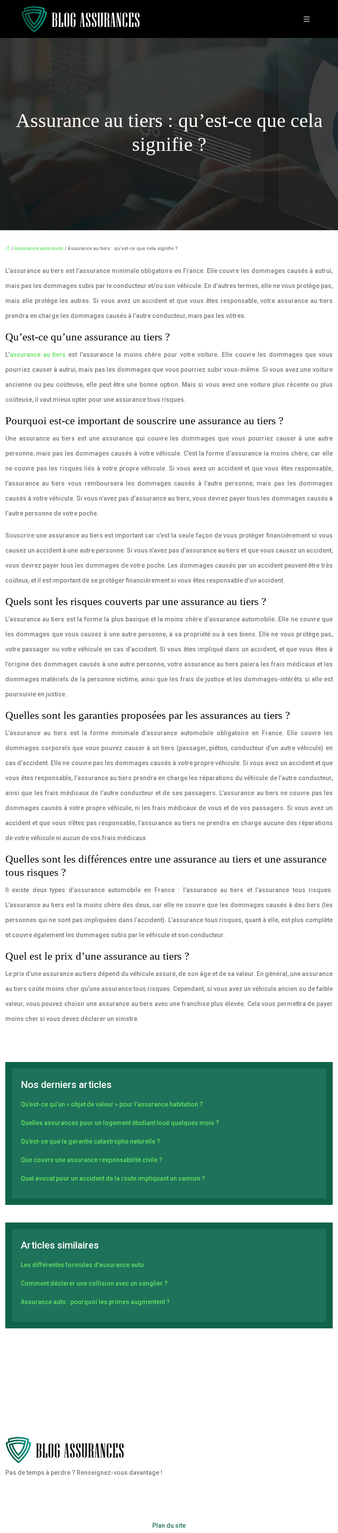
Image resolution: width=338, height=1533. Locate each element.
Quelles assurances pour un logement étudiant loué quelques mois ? (120, 1122)
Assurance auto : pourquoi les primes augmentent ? (95, 1301)
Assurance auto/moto (39, 248)
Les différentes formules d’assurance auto (82, 1264)
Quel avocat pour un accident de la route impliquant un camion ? (113, 1178)
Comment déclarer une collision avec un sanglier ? (94, 1283)
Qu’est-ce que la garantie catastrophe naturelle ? (90, 1141)
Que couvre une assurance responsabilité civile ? (91, 1159)
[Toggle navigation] (307, 19)
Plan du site (169, 1525)
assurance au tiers (38, 354)
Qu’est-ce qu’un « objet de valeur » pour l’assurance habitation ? (112, 1104)
